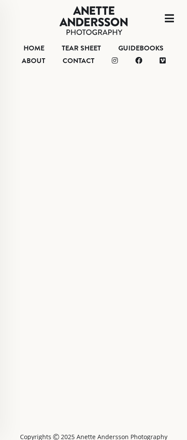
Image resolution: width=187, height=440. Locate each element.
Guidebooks (141, 48)
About (33, 61)
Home (34, 48)
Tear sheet (81, 48)
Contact (78, 61)
